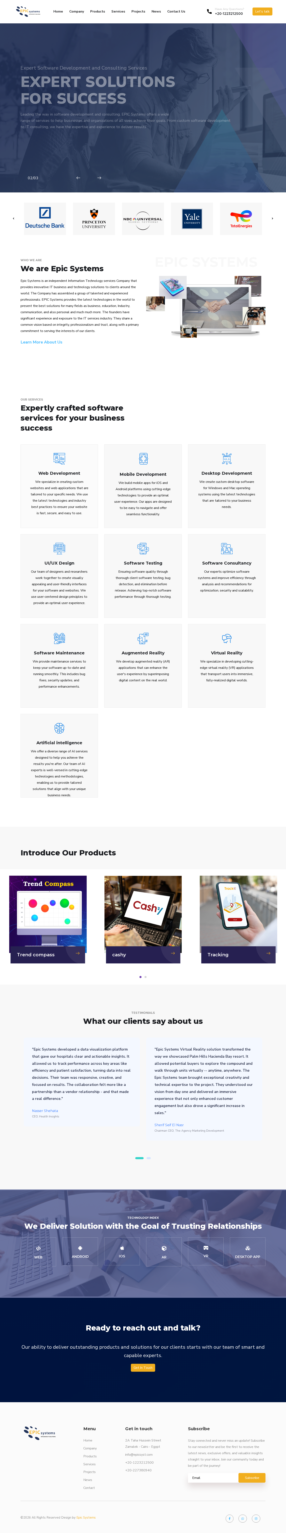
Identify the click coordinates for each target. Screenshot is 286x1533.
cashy (24, 955)
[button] (140, 977)
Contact (89, 1488)
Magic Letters (224, 955)
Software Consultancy (226, 563)
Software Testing (143, 563)
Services (118, 11)
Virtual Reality (226, 652)
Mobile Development (143, 474)
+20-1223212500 (229, 14)
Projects (138, 11)
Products (97, 11)
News (156, 11)
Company (76, 11)
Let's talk (262, 11)
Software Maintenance (59, 652)
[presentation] (13, 218)
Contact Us (176, 11)
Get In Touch (143, 1367)
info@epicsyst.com (139, 1454)
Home (58, 11)
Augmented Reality (143, 652)
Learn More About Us (41, 342)
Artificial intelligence (59, 742)
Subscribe (252, 1478)
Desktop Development (226, 473)
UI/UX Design (59, 563)
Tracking (122, 955)
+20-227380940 (138, 1470)
